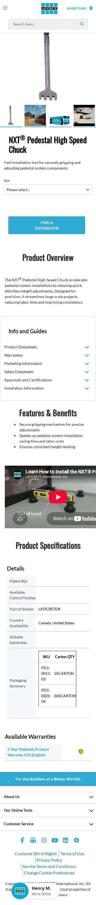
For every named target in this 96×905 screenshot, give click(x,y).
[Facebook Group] (33, 841)
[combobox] (49, 24)
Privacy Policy (49, 859)
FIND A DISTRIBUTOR (47, 225)
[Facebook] (22, 841)
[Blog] (76, 841)
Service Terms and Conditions (49, 866)
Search (81, 23)
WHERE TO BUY (76, 8)
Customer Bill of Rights (36, 853)
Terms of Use (72, 853)
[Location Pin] (91, 8)
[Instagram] (44, 841)
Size (7, 181)
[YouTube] (55, 841)
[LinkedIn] (65, 841)
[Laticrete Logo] (41, 8)
